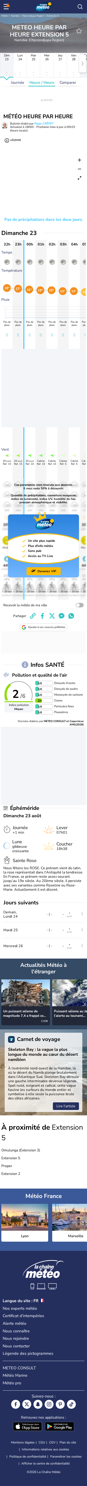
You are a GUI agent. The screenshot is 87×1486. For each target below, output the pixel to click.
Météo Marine (15, 1375)
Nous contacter (16, 1346)
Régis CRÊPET (44, 124)
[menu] (6, 6)
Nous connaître (16, 1331)
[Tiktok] (71, 1404)
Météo (4, 15)
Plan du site (68, 1442)
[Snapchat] (37, 1404)
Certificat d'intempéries (23, 1315)
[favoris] (79, 31)
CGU (42, 1442)
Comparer (68, 82)
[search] (80, 6)
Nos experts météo (20, 1308)
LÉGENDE (15, 140)
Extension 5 (53, 15)
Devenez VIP (46, 571)
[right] (82, 64)
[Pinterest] (60, 1404)
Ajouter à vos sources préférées (46, 627)
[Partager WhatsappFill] (71, 616)
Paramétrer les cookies (66, 1456)
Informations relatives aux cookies (45, 1449)
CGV (52, 1442)
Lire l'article (65, 1106)
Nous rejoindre (16, 1338)
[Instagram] (49, 1404)
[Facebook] (15, 1404)
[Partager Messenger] (61, 616)
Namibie (15, 15)
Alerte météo (14, 1323)
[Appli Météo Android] (59, 1427)
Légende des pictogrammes (28, 1353)
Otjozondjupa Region (33, 15)
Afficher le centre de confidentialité (45, 1463)
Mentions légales (23, 1442)
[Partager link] (33, 616)
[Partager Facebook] (42, 616)
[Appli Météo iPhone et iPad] (27, 1427)
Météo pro (12, 1383)
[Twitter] (26, 1404)
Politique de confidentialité (27, 1456)
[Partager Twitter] (52, 616)
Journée (17, 82)
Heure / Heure (41, 82)
